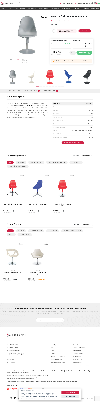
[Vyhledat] (19, 3)
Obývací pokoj (77, 350)
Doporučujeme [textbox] (86, 155)
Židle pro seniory (77, 362)
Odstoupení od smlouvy (57, 365)
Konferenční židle (36, 162)
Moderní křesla (25, 234)
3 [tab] (43, 86)
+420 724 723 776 (14, 345)
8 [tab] (59, 86)
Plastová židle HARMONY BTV (62, 205)
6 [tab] (53, 86)
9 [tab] (62, 86)
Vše (10, 162)
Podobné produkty (50, 91)
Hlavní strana (6, 12)
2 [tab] (40, 86)
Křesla (11, 234)
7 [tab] (56, 86)
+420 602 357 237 (67, 3)
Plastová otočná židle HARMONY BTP (29, 12)
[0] (98, 3)
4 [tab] (47, 86)
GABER (18, 59)
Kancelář (15, 12)
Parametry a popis (14, 91)
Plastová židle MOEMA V (12, 273)
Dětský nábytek (77, 359)
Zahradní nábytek (78, 353)
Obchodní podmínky (56, 359)
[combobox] (86, 155)
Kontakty (53, 345)
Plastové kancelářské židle (17, 166)
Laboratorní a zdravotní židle (81, 365)
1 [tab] (37, 86)
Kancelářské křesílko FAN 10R (37, 273)
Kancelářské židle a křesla (57, 162)
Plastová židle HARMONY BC (12, 204)
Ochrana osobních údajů (58, 362)
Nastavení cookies (70, 396)
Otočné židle (76, 162)
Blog (52, 348)
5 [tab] (50, 86)
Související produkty (31, 91)
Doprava (53, 353)
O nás (52, 350)
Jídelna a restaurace (79, 348)
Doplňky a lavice (77, 356)
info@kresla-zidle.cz (84, 3)
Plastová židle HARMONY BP (37, 204)
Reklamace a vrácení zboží (58, 356)
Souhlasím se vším (70, 392)
